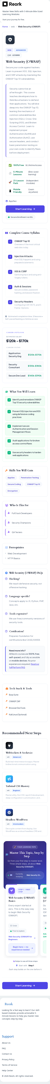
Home (5, 26)
